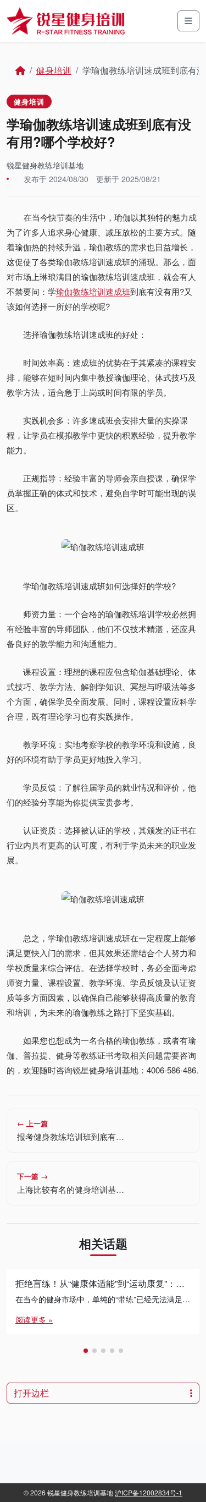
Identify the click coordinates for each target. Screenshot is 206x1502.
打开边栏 (31, 1392)
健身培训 (53, 70)
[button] (85, 1350)
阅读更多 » (34, 1319)
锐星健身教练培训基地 (45, 165)
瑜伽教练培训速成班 (93, 291)
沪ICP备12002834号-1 (148, 1492)
